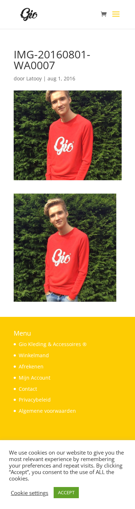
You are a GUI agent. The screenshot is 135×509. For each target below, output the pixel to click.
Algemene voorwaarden (47, 410)
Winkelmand (34, 355)
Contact (28, 388)
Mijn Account (34, 377)
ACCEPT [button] (66, 492)
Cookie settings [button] (29, 493)
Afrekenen (31, 366)
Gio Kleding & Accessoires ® (53, 344)
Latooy (34, 78)
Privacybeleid (35, 399)
